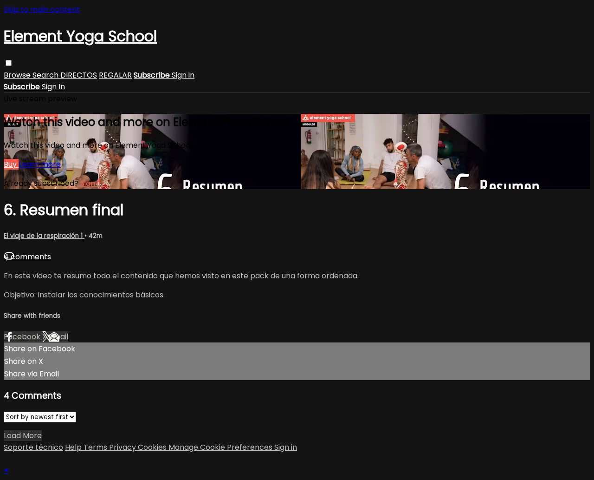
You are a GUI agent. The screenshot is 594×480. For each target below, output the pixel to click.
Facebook (23, 336)
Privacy (123, 447)
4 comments (27, 256)
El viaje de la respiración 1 (44, 235)
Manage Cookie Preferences (221, 447)
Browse (18, 75)
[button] (9, 63)
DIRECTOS (78, 75)
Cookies (153, 447)
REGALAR (115, 75)
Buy (11, 164)
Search (46, 75)
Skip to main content (42, 9)
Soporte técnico (33, 447)
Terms (96, 447)
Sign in (183, 75)
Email (58, 336)
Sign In (53, 86)
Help (74, 447)
